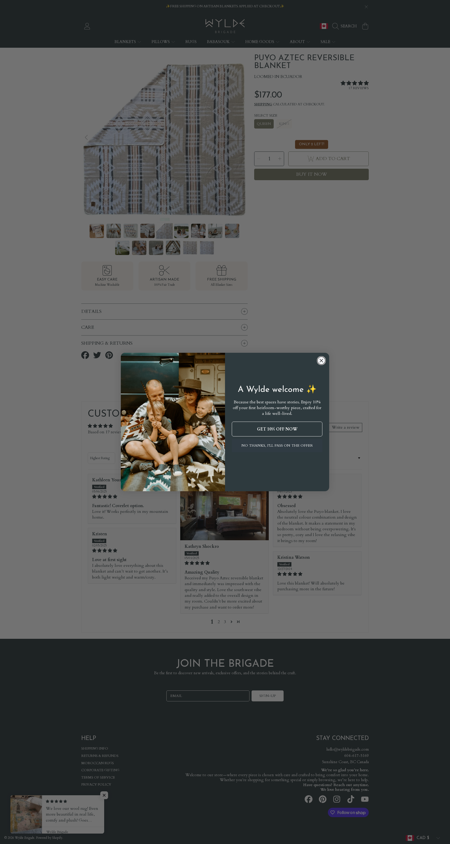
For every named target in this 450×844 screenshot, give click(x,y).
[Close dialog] (321, 361)
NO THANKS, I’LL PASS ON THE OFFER (277, 445)
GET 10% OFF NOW (277, 429)
